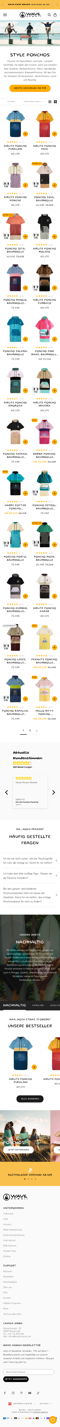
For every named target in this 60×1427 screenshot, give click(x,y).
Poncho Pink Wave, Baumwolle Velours (44, 353)
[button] (7, 792)
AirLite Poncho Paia (44, 147)
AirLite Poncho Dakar (44, 610)
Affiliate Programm (12, 1303)
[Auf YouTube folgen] (29, 1393)
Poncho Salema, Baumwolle (15, 353)
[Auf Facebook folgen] (4, 1393)
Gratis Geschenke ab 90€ (30, 88)
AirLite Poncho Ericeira (44, 404)
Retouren (7, 1271)
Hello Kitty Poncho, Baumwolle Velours (45, 713)
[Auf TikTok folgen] (38, 1393)
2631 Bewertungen (22, 767)
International (9, 1240)
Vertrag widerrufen (12, 1313)
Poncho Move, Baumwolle (44, 558)
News (5, 1308)
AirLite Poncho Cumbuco (44, 301)
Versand (7, 1224)
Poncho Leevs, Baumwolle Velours (15, 662)
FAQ (5, 1292)
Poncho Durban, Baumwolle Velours (15, 610)
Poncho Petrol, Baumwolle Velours (44, 507)
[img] (31, 763)
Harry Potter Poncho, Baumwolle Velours (15, 507)
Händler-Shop (9, 1250)
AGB (5, 1218)
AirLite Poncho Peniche (15, 199)
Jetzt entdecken (18, 1150)
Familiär (38, 1006)
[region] (30, 1172)
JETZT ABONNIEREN (16, 1379)
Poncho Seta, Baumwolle (15, 250)
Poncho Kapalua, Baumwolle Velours (15, 713)
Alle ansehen (30, 1099)
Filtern (11, 102)
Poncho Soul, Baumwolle (44, 199)
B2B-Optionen (9, 1245)
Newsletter (8, 1276)
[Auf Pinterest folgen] (21, 1393)
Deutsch (44, 1404)
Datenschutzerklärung (13, 1234)
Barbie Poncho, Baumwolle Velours (44, 456)
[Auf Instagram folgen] (13, 1393)
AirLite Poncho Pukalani (15, 147)
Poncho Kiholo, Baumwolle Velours (15, 302)
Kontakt (7, 1297)
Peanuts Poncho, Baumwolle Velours (44, 662)
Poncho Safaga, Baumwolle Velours (15, 456)
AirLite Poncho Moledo (44, 250)
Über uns (7, 1287)
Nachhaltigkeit (10, 1281)
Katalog (6, 1256)
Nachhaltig (14, 1005)
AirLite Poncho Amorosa (15, 404)
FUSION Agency (40, 1412)
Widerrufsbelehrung (12, 1229)
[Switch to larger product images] (49, 101)
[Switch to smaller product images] (55, 101)
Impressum (8, 1213)
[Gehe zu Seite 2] (36, 731)
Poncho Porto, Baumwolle (15, 558)
